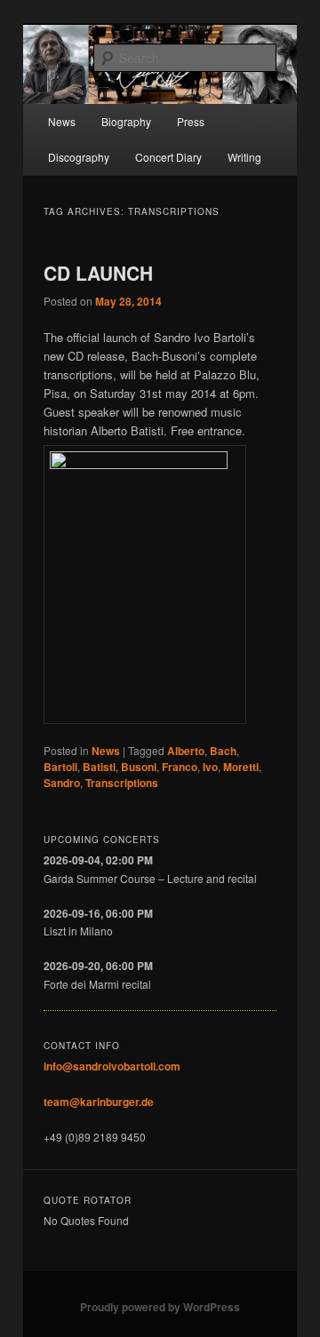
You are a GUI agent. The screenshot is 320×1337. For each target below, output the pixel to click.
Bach (223, 751)
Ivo (210, 767)
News (62, 121)
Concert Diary (168, 156)
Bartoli (60, 767)
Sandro (62, 783)
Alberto (185, 751)
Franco (179, 767)
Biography (126, 121)
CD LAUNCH (98, 272)
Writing (244, 156)
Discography (78, 156)
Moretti (241, 767)
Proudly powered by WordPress (160, 1307)
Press (190, 121)
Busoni (138, 767)
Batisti (99, 767)
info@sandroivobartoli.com (112, 1066)
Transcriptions (121, 783)
